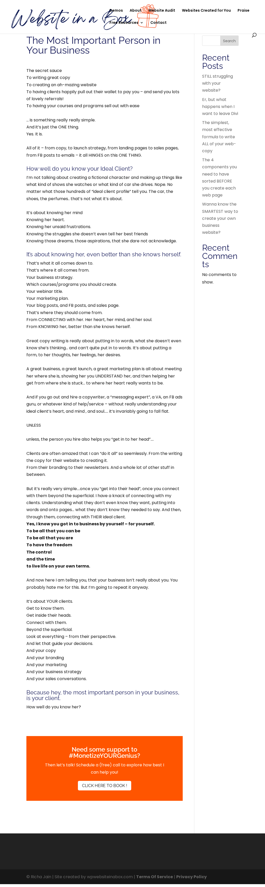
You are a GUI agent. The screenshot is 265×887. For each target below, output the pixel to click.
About (136, 11)
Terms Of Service (154, 877)
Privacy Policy (191, 877)
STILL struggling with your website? (217, 83)
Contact (158, 23)
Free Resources (123, 23)
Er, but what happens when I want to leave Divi (220, 107)
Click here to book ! (104, 785)
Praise (243, 11)
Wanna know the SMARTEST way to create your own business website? (220, 218)
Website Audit (161, 11)
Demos (116, 11)
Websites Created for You (206, 11)
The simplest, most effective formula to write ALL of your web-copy (219, 137)
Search (229, 40)
